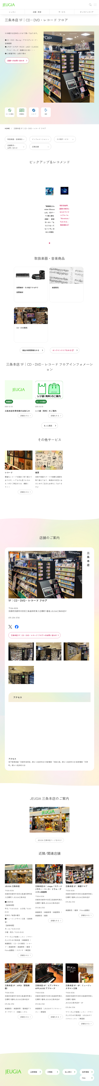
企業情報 (33, 1072)
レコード (9, 472)
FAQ (83, 1078)
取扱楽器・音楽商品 (15, 139)
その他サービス (62, 139)
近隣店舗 (35, 146)
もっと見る (48, 425)
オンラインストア (86, 12)
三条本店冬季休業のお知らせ (17, 410)
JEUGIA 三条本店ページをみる (49, 840)
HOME (7, 128)
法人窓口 (68, 1072)
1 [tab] (49, 243)
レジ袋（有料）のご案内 (46, 410)
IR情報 (50, 1072)
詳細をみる (24, 415)
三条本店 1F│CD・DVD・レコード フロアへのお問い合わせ (34, 635)
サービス (62, 12)
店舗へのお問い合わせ (15, 60)
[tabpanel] (49, 206)
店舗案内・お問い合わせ (12, 146)
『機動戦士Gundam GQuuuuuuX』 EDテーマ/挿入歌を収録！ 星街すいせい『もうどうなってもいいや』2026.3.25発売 (49, 219)
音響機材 (19, 292)
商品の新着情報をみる (30, 350)
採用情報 (85, 1072)
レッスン (12, 12)
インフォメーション (39, 139)
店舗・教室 (37, 12)
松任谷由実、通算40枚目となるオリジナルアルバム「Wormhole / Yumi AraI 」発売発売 (64, 215)
